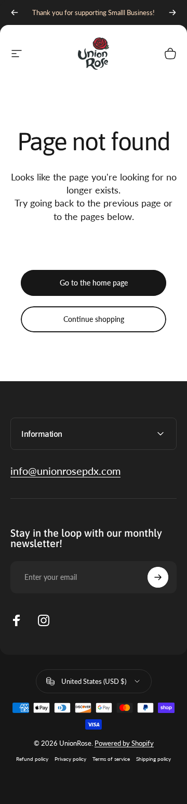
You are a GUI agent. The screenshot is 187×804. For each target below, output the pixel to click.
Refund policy (32, 759)
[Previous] (14, 12)
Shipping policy (153, 759)
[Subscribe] (158, 577)
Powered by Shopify (124, 743)
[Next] (172, 12)
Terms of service (111, 759)
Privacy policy (70, 759)
